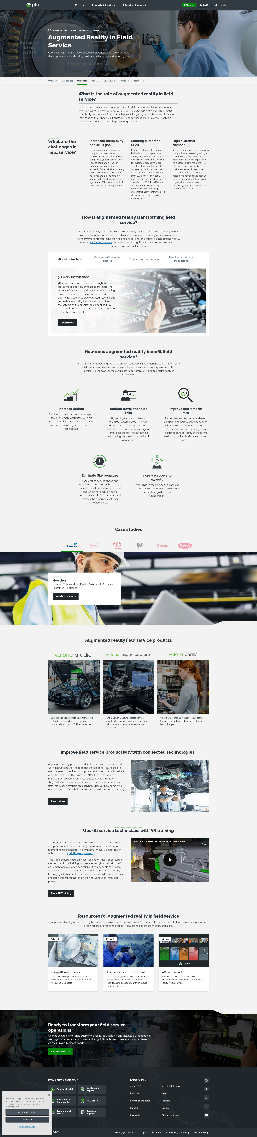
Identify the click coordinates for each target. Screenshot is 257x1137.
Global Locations (170, 1115)
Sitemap (185, 1133)
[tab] (69, 260)
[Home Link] (49, 30)
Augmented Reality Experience (66, 30)
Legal (143, 1133)
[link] (67, 322)
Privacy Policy (171, 1133)
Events (165, 1108)
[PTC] (53, 1132)
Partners (166, 1100)
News (164, 1093)
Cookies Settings (201, 1133)
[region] (27, 1113)
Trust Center (156, 1133)
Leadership (135, 1115)
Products (134, 1093)
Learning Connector (140, 1100)
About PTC (135, 1086)
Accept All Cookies (27, 1112)
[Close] (49, 1095)
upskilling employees (80, 853)
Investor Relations (171, 1086)
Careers (134, 1108)
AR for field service (101, 242)
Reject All (27, 1120)
